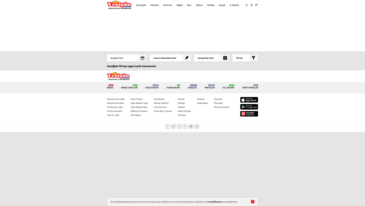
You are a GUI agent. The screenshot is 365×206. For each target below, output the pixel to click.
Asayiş (222, 5)
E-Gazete (234, 5)
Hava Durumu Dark (115, 103)
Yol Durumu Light (115, 107)
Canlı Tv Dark (137, 99)
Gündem (154, 5)
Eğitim (199, 5)
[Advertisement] (182, 31)
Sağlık (179, 5)
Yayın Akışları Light (139, 103)
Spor (189, 5)
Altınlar (181, 99)
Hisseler (192, 86)
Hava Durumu (152, 86)
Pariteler (210, 86)
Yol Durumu (228, 86)
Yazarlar (201, 99)
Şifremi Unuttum (222, 107)
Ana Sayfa (141, 5)
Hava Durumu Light (116, 99)
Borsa (110, 86)
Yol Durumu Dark (114, 111)
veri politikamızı (214, 201)
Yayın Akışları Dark (139, 107)
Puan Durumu (173, 86)
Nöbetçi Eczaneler (139, 111)
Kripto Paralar (250, 86)
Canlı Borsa (159, 99)
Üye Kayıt (218, 103)
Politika (210, 5)
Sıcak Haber (202, 103)
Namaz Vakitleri (129, 86)
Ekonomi (167, 5)
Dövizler (181, 103)
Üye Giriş (218, 99)
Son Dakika (136, 115)
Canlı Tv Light (113, 115)
